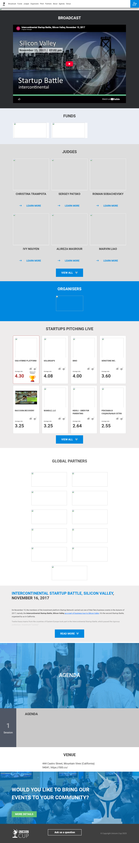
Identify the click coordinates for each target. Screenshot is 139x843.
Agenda (62, 4)
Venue (68, 4)
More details (24, 814)
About (55, 4)
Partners (48, 4)
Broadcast (12, 4)
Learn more (33, 205)
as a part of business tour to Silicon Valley (81, 613)
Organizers (34, 4)
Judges (26, 4)
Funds (19, 4)
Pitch (42, 4)
